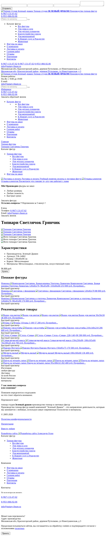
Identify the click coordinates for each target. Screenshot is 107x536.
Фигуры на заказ (15, 44)
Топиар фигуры (14, 154)
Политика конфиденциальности (16, 419)
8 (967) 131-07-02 (9, 13)
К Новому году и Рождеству (31, 39)
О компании (12, 46)
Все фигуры (23, 26)
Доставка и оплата (15, 49)
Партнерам (12, 56)
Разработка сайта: (9, 433)
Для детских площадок (29, 31)
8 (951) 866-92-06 (9, 16)
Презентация (7, 424)
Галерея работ (13, 51)
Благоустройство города (29, 34)
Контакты (11, 59)
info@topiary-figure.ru (11, 66)
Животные (23, 41)
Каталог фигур (14, 101)
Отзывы (10, 54)
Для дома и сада (25, 29)
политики (19, 528)
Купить (5, 271)
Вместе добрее (8, 428)
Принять (5, 533)
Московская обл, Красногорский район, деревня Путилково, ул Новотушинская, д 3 (41, 71)
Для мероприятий (26, 36)
